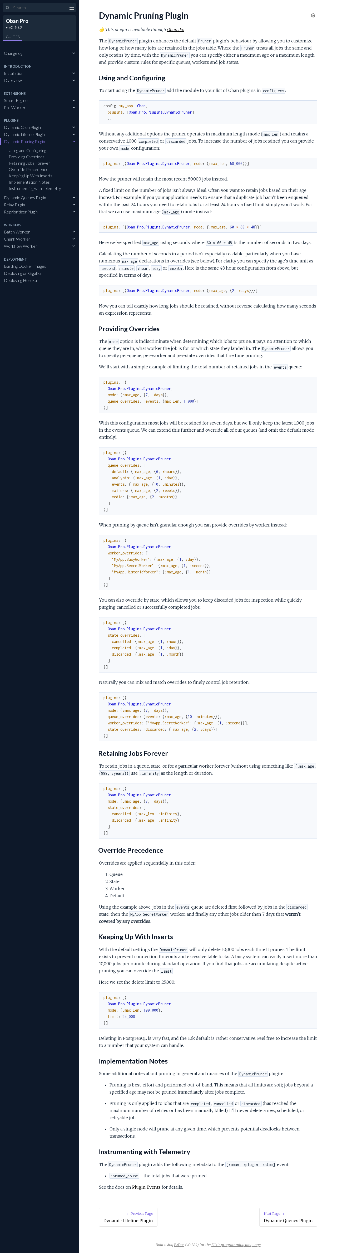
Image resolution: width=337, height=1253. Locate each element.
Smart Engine (16, 100)
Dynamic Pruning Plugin (24, 141)
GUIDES (12, 37)
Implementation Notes (29, 181)
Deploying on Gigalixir (23, 273)
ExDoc (179, 1244)
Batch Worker (17, 231)
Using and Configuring (27, 150)
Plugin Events (146, 1187)
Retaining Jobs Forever (29, 162)
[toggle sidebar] (71, 8)
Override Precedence (28, 169)
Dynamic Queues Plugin (25, 197)
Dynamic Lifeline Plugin (24, 134)
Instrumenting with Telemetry (35, 188)
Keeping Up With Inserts (30, 175)
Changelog (13, 53)
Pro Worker (15, 107)
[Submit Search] (8, 8)
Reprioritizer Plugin (21, 211)
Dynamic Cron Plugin (22, 127)
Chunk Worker (17, 238)
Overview (13, 80)
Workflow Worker (20, 245)
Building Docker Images (25, 266)
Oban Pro (17, 21)
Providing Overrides (26, 156)
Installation (13, 73)
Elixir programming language (236, 1244)
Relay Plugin (14, 204)
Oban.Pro (175, 29)
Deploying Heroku (20, 280)
